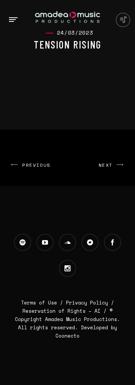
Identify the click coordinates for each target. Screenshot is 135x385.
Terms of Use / (43, 302)
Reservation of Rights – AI (63, 311)
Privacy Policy (87, 302)
